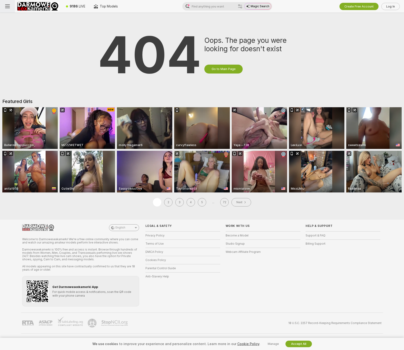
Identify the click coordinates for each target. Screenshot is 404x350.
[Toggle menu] (7, 6)
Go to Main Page (223, 69)
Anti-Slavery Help (157, 276)
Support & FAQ (315, 235)
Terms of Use (154, 243)
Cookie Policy (248, 344)
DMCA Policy (154, 252)
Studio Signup (235, 243)
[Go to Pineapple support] (92, 323)
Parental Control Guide (160, 268)
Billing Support (315, 243)
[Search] (240, 6)
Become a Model (237, 235)
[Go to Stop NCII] (115, 323)
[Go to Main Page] (38, 6)
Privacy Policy (155, 235)
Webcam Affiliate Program (243, 252)
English (120, 227)
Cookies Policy (155, 260)
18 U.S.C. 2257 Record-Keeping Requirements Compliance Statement (335, 323)
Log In (390, 6)
